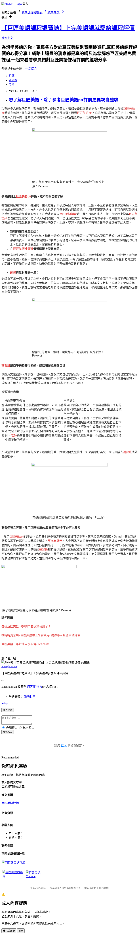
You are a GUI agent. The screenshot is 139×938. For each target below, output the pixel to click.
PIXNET (42, 887)
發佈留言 (7, 732)
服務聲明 (104, 887)
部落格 (13, 80)
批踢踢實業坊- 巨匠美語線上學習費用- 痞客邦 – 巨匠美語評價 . (41, 635)
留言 (39, 686)
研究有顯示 (55, 540)
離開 (20, 931)
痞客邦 (31, 686)
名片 (11, 84)
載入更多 (7, 710)
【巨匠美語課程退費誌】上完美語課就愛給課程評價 (68, 28)
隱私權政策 (90, 887)
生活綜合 (31, 68)
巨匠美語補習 (68, 214)
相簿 (11, 75)
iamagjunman (9, 666)
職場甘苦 (29, 696)
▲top (4, 703)
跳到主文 (7, 38)
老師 (14, 435)
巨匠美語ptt (84, 112)
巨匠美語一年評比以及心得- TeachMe (25, 644)
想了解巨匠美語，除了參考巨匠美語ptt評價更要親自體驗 (63, 99)
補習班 (127, 452)
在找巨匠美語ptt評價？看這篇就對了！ (26, 626)
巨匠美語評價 (10, 803)
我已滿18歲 (9, 931)
